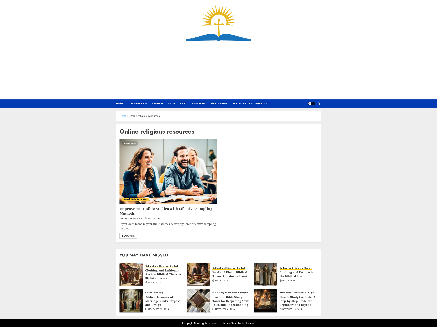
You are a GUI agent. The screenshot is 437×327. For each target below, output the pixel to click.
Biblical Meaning (154, 292)
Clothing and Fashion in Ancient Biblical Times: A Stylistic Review (163, 274)
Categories (136, 103)
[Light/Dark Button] (311, 103)
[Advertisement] (218, 70)
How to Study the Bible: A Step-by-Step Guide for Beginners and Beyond (297, 301)
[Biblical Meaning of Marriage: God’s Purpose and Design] (131, 300)
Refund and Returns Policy (251, 103)
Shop (171, 103)
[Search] (319, 103)
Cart (183, 103)
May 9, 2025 (154, 282)
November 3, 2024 (292, 309)
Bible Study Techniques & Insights (230, 292)
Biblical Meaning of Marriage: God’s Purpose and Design (162, 301)
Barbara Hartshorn (130, 218)
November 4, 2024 (225, 309)
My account (219, 103)
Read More (128, 235)
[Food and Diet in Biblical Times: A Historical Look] (198, 274)
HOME (119, 103)
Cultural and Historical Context (161, 266)
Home (122, 116)
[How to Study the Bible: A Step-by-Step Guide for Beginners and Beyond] (265, 300)
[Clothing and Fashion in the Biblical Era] (265, 274)
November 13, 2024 (158, 309)
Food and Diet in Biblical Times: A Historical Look (230, 274)
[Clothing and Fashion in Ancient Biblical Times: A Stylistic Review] (131, 274)
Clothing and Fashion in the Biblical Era (297, 274)
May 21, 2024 (154, 218)
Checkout (199, 103)
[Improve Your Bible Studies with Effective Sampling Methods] (168, 171)
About (156, 103)
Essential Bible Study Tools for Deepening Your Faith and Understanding (230, 301)
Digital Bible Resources (135, 199)
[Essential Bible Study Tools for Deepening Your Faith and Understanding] (198, 300)
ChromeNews (229, 323)
